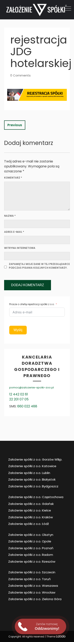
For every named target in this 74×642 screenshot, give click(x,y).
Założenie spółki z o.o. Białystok (32, 479)
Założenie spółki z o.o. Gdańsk (31, 504)
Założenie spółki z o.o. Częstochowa (35, 497)
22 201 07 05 (19, 399)
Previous (14, 125)
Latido (61, 636)
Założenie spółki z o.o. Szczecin (31, 572)
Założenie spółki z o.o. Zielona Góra (34, 599)
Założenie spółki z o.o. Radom (30, 555)
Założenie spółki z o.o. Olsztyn (30, 535)
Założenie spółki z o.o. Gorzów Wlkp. (35, 459)
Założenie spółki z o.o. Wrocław (31, 592)
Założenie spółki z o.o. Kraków (30, 517)
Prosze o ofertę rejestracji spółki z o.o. (31, 304)
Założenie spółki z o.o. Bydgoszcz (33, 486)
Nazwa (10, 216)
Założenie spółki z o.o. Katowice (32, 466)
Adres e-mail (14, 232)
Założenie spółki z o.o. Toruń (29, 579)
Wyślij (18, 330)
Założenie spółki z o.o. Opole (29, 541)
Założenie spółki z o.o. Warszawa (33, 585)
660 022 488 (27, 406)
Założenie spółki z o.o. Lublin (29, 473)
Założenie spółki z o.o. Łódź (28, 524)
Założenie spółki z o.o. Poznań (30, 548)
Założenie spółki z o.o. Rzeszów (31, 561)
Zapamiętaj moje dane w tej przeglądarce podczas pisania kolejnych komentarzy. (39, 265)
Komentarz (13, 177)
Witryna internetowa (19, 248)
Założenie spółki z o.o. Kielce (29, 510)
